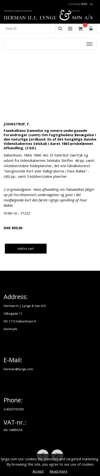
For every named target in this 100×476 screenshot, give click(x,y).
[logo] (50, 15)
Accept (38, 471)
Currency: (77, 4)
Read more (58, 471)
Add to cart (25, 248)
